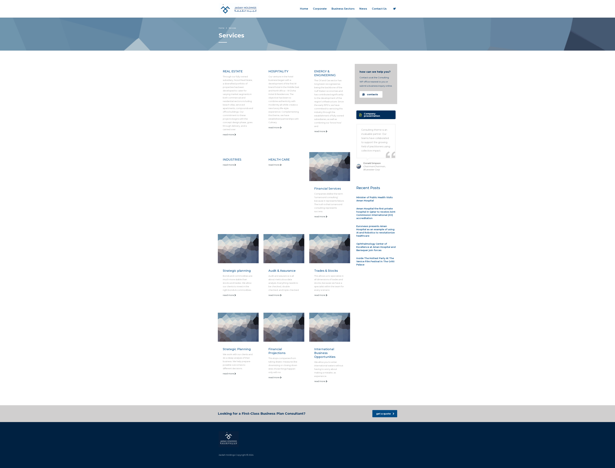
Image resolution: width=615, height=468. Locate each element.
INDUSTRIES (232, 159)
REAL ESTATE (233, 71)
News (363, 8)
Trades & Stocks (326, 271)
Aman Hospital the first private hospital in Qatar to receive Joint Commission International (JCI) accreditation (375, 213)
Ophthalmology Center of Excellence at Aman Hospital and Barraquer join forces (376, 247)
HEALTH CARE (279, 159)
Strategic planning (237, 271)
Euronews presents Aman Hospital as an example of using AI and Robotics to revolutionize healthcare (375, 231)
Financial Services (327, 188)
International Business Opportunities (324, 353)
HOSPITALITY (278, 71)
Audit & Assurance (282, 271)
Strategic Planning (237, 349)
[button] (371, 94)
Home (304, 8)
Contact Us (379, 8)
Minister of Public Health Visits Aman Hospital (374, 199)
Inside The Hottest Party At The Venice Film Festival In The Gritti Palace (375, 261)
